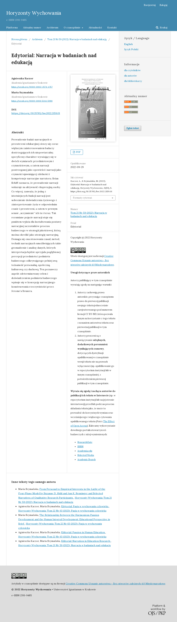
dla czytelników (132, 70)
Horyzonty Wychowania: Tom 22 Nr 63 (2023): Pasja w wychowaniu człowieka (62, 510)
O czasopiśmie (72, 27)
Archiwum (52, 27)
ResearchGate (84, 442)
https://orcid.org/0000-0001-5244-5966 (32, 101)
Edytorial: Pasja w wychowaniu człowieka (85, 506)
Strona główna (19, 39)
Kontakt (112, 27)
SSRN (80, 446)
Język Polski (131, 49)
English (128, 44)
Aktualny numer (32, 27)
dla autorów (130, 75)
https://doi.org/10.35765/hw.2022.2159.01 (35, 113)
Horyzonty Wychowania (33, 13)
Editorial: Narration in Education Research (86, 541)
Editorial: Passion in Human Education (83, 532)
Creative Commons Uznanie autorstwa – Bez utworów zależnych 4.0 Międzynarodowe (92, 260)
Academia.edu (84, 450)
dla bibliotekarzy (133, 81)
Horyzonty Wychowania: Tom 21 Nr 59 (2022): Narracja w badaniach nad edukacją (64, 545)
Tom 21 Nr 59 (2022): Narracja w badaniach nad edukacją (77, 39)
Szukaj (163, 27)
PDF (78, 152)
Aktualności (95, 27)
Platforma (12, 27)
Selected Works (85, 455)
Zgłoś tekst (133, 128)
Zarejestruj (150, 5)
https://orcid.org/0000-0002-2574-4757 (32, 87)
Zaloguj (163, 5)
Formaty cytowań (82, 197)
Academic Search (86, 459)
